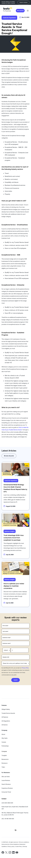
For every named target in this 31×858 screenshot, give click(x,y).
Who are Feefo (6, 776)
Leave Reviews (6, 780)
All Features (5, 717)
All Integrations (6, 721)
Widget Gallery (6, 709)
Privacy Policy (25, 667)
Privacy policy (11, 846)
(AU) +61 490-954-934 (8, 818)
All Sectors (5, 724)
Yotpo (3, 767)
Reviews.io (4, 763)
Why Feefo (4, 738)
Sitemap (25, 846)
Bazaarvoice (5, 759)
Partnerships (5, 746)
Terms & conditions (23, 842)
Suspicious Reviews (7, 788)
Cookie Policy (18, 846)
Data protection (6, 844)
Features (4, 705)
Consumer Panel (6, 792)
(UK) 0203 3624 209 (7, 803)
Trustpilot (4, 755)
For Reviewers (6, 772)
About (3, 734)
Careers (4, 742)
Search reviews (23, 2)
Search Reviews (6, 784)
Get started (20, 10)
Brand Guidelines (14, 844)
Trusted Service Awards (8, 713)
